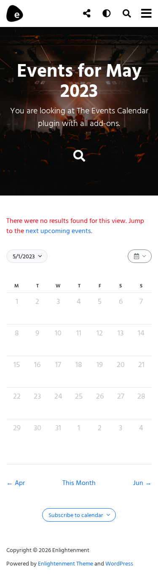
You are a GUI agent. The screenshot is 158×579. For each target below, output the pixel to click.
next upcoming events (58, 231)
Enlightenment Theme (65, 563)
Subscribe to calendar (76, 515)
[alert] (79, 226)
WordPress (119, 563)
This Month (79, 483)
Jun (139, 483)
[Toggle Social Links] (86, 13)
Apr (20, 483)
